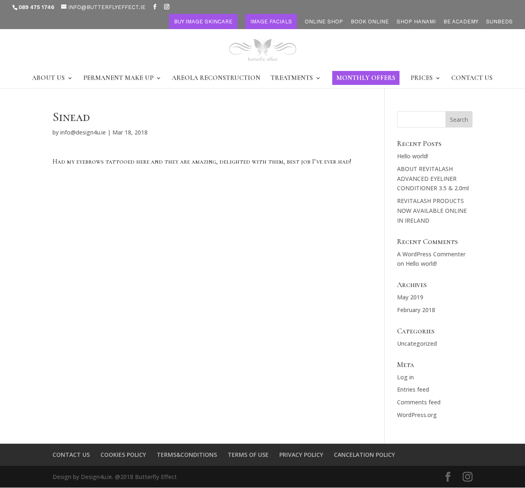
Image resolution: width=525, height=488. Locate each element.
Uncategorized (417, 343)
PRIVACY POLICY (301, 454)
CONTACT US (472, 78)
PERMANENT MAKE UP (118, 78)
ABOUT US (48, 78)
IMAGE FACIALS (271, 21)
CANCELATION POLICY (364, 454)
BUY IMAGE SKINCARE (203, 21)
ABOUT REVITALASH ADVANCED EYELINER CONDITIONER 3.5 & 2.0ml (433, 178)
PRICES (422, 78)
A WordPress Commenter (431, 254)
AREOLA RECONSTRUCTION (216, 78)
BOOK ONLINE (370, 22)
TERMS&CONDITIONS (187, 454)
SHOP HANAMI (416, 22)
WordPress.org (417, 415)
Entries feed (413, 389)
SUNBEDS (499, 22)
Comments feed (419, 402)
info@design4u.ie (83, 132)
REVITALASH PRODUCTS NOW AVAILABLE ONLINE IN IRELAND (432, 210)
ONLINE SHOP (324, 22)
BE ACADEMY (460, 22)
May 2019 (410, 297)
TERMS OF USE (248, 454)
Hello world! (412, 156)
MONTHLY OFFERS (365, 78)
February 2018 (416, 310)
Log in (405, 377)
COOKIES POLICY (123, 454)
